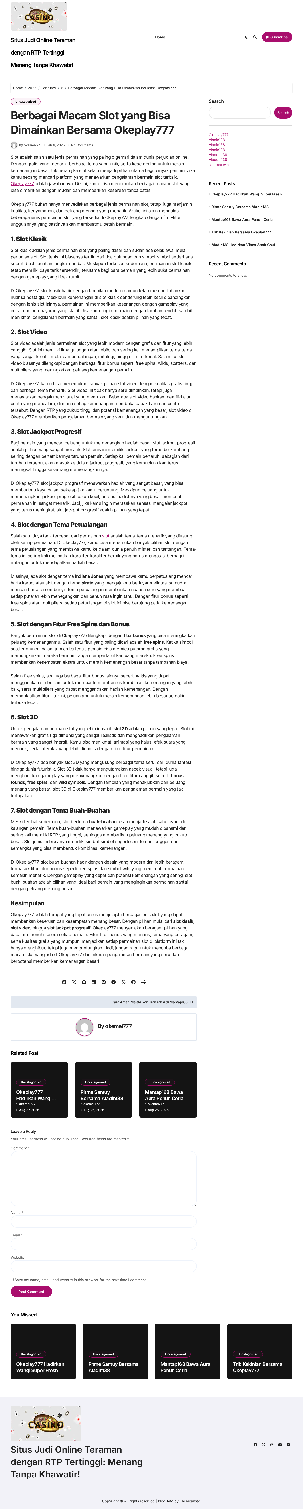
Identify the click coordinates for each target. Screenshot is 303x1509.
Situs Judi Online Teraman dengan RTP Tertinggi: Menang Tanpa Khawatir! (43, 52)
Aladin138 (217, 140)
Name (17, 1212)
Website (17, 1257)
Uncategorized (25, 101)
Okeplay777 (22, 183)
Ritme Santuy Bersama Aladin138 (240, 207)
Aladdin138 (218, 154)
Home (160, 37)
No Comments (82, 145)
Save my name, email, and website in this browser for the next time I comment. (81, 1280)
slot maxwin (219, 164)
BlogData (165, 1501)
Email (17, 1235)
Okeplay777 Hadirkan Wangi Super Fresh (33, 1098)
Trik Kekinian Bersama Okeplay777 (241, 232)
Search (216, 101)
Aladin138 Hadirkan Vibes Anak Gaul (243, 245)
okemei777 (118, 1026)
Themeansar (190, 1501)
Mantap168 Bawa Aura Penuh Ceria (242, 219)
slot (105, 536)
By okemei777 (29, 145)
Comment (20, 1148)
